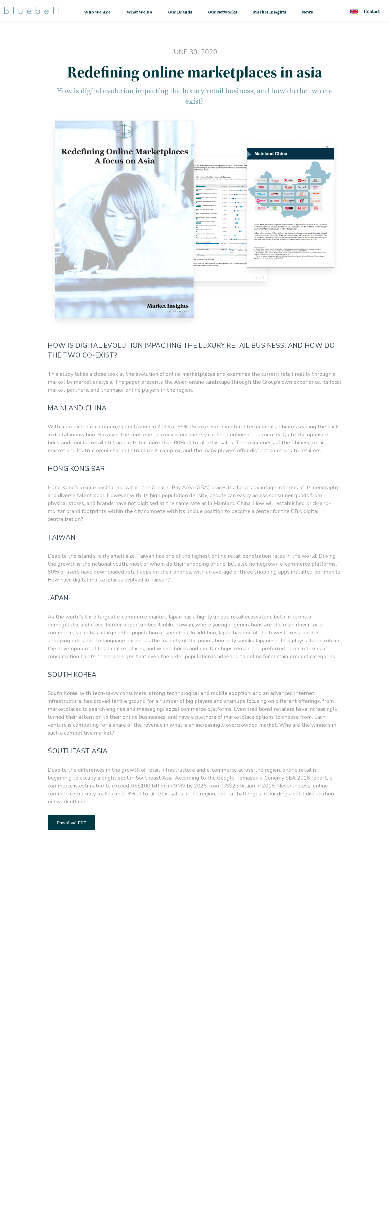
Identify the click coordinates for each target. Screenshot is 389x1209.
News (307, 12)
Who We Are (97, 12)
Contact (372, 11)
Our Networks (222, 12)
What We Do (139, 12)
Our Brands (180, 12)
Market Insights (269, 12)
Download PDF (71, 823)
